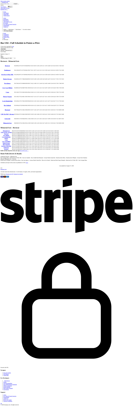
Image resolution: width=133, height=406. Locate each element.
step (13, 46)
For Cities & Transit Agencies (9, 396)
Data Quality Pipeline (8, 388)
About (4, 395)
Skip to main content (5, 1)
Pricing (4, 382)
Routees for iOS (9, 174)
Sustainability (6, 397)
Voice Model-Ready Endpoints (10, 384)
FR (1, 403)
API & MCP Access (5, 8)
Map (2, 56)
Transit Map (6, 375)
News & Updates (7, 372)
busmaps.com (5, 2)
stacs (27, 162)
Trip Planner (3, 6)
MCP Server (7, 380)
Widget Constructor (7, 385)
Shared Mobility (6, 387)
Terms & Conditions (7, 401)
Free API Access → (24, 150)
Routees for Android (18, 174)
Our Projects (6, 389)
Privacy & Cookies (7, 400)
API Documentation (7, 383)
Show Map (3, 49)
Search (15, 3)
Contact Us (5, 398)
